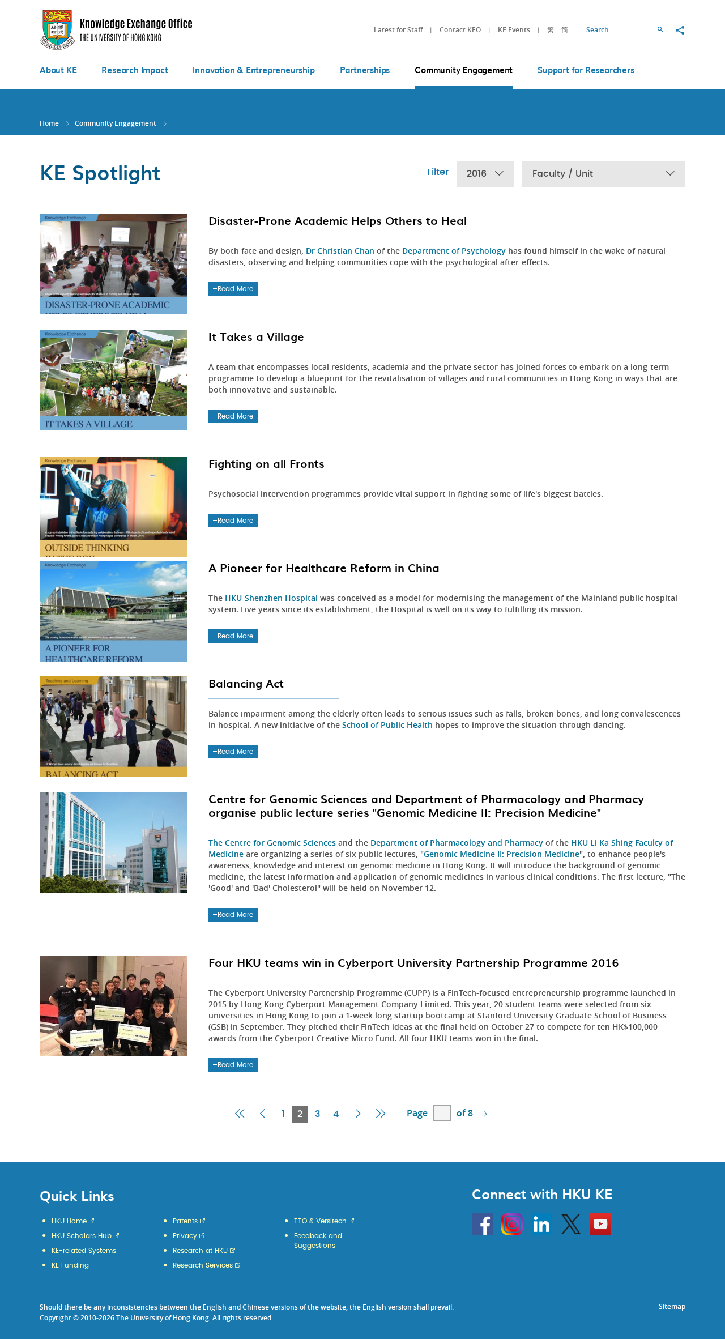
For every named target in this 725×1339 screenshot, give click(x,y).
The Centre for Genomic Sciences (272, 842)
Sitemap (672, 1306)
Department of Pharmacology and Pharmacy (456, 842)
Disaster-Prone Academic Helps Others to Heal (337, 220)
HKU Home (69, 1221)
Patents (185, 1221)
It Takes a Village (256, 336)
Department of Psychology (454, 250)
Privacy (185, 1236)
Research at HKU (200, 1250)
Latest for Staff (398, 30)
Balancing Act (246, 683)
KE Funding (70, 1265)
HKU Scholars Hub (82, 1236)
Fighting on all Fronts (266, 463)
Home (49, 123)
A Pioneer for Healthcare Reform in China (324, 567)
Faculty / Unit (562, 173)
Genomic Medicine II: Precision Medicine (501, 853)
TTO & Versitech (320, 1221)
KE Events (514, 30)
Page (417, 1113)
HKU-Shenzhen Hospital (271, 597)
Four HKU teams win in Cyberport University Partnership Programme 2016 (413, 962)
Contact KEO (460, 30)
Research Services (203, 1265)
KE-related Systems (84, 1250)
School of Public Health (387, 724)
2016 (477, 173)
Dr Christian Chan (340, 250)
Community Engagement (115, 123)
